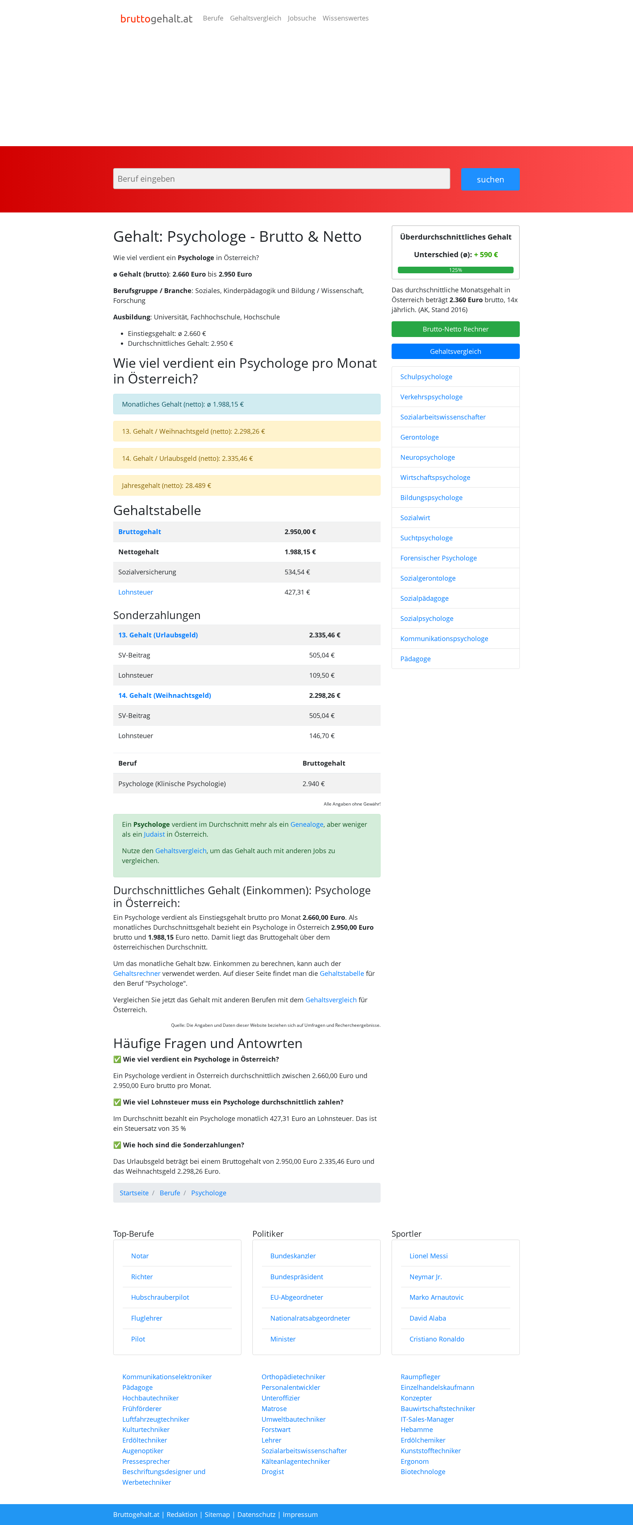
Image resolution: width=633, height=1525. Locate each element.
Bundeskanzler (293, 1255)
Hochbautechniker (150, 1397)
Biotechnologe (423, 1471)
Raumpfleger (420, 1376)
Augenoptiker (142, 1450)
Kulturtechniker (146, 1429)
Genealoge (306, 824)
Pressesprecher (146, 1461)
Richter (142, 1276)
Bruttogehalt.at (136, 1514)
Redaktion (182, 1514)
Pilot (138, 1339)
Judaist (154, 834)
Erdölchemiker (423, 1440)
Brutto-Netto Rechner (456, 329)
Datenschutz (256, 1514)
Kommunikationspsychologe (444, 638)
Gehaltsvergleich (255, 18)
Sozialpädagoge (424, 598)
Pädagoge (415, 658)
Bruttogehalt (139, 531)
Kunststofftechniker (431, 1450)
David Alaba (428, 1318)
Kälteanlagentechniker (296, 1461)
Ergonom (415, 1461)
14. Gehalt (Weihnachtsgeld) (164, 695)
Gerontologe (419, 437)
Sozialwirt (415, 517)
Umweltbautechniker (294, 1419)
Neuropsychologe (427, 457)
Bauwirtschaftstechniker (438, 1408)
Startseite (134, 1192)
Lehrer (271, 1440)
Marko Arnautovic (437, 1297)
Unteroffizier (281, 1397)
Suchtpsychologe (426, 537)
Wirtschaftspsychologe (435, 477)
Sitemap (217, 1514)
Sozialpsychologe (427, 618)
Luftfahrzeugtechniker (155, 1419)
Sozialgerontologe (428, 578)
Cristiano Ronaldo (437, 1339)
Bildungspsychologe (431, 497)
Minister (283, 1339)
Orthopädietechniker (293, 1376)
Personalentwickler (291, 1387)
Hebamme (417, 1429)
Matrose (274, 1408)
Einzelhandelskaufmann (437, 1387)
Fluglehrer (146, 1318)
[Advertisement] (316, 91)
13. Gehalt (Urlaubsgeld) (158, 634)
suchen (490, 179)
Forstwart (276, 1429)
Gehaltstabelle (342, 973)
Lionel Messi (429, 1255)
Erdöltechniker (144, 1440)
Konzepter (416, 1397)
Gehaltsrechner (136, 973)
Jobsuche (302, 18)
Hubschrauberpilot (160, 1297)
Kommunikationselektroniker (167, 1376)
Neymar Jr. (426, 1276)
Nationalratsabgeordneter (310, 1318)
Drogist (273, 1471)
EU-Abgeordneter (296, 1297)
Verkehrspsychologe (431, 396)
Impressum (300, 1514)
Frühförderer (142, 1408)
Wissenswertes (346, 18)
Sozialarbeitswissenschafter (443, 416)
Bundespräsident (296, 1276)
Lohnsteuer (135, 592)
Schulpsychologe (426, 376)
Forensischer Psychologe (438, 558)
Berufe (213, 18)
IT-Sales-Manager (427, 1419)
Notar (140, 1255)
